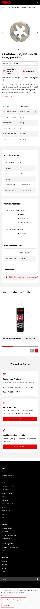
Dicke (5, 139)
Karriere (4, 482)
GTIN (7, 253)
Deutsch (4, 579)
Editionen (4, 551)
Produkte (4, 8)
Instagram (5, 561)
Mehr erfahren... (6, 595)
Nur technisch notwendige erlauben (13, 600)
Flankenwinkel (10, 163)
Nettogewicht (7, 123)
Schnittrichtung (10, 190)
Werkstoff (8, 179)
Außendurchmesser (9, 134)
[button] (19, 49)
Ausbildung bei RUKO (8, 486)
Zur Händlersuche (20, 447)
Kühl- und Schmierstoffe (9, 535)
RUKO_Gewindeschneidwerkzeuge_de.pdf (23, 277)
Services (4, 479)
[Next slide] (37, 31)
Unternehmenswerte (8, 475)
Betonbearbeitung (7, 538)
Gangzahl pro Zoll (9, 128)
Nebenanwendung (11, 229)
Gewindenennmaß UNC (11, 117)
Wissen (4, 507)
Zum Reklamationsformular (20, 419)
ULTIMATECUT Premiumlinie (10, 547)
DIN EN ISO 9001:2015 (8, 503)
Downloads (5, 500)
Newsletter (5, 514)
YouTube (4, 568)
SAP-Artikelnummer (9, 112)
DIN (6, 174)
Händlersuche (6, 489)
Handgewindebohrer (28, 8)
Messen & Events (7, 493)
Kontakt (4, 496)
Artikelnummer (8, 106)
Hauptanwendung (11, 210)
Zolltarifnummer (11, 258)
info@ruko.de (27, 414)
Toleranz (8, 168)
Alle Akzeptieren (8, 605)
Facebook (4, 564)
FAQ (3, 518)
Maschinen (5, 531)
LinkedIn (4, 572)
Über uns (4, 472)
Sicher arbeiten (6, 511)
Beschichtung (10, 185)
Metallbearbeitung (14, 8)
